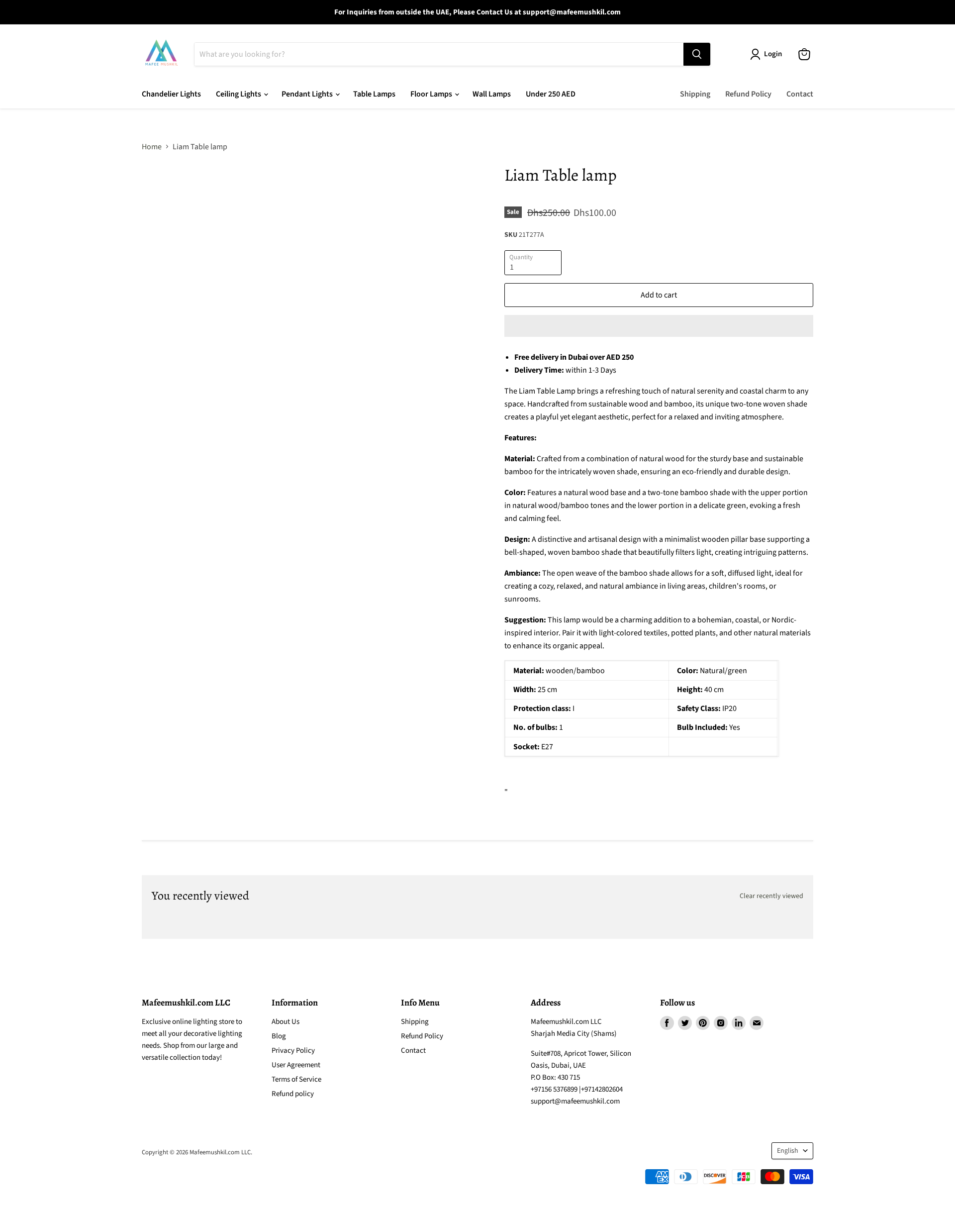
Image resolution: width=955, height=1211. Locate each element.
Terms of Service (296, 1079)
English (787, 1151)
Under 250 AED (550, 94)
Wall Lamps (492, 94)
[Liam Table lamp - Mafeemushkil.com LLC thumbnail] (160, 193)
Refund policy (293, 1094)
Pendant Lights (308, 94)
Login (773, 54)
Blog (279, 1036)
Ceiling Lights (239, 94)
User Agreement (296, 1065)
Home (152, 146)
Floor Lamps (432, 94)
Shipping (695, 94)
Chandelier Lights (171, 94)
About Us (285, 1021)
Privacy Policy (293, 1050)
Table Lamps (374, 94)
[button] (658, 326)
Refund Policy (748, 94)
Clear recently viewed (771, 896)
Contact (799, 94)
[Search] (696, 54)
